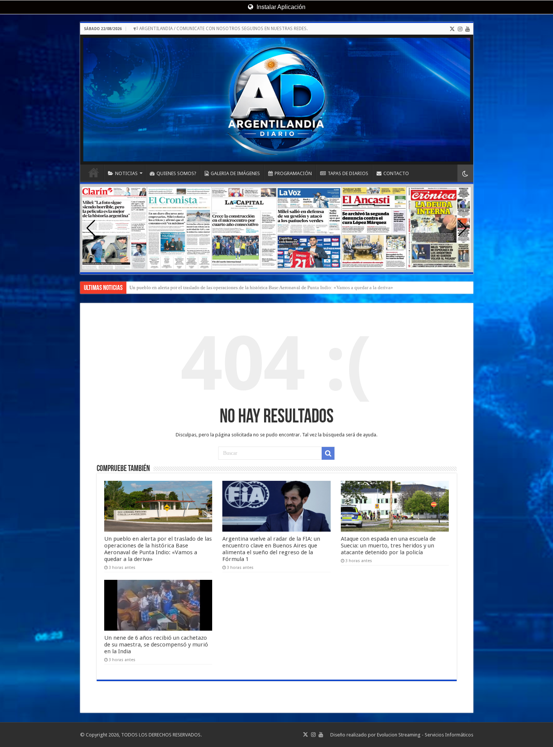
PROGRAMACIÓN (293, 173)
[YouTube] (468, 29)
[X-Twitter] (452, 29)
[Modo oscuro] (465, 173)
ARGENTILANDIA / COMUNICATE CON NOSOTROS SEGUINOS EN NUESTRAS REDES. (223, 28)
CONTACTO (396, 173)
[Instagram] (460, 29)
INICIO (93, 172)
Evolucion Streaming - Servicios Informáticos (425, 735)
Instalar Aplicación (280, 7)
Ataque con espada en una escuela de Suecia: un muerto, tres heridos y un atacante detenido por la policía (388, 545)
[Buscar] (328, 453)
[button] (462, 228)
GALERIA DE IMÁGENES (235, 173)
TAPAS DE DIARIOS (348, 173)
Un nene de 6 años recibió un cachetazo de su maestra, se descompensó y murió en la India (221, 287)
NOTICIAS (126, 173)
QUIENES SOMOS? (176, 173)
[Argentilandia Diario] (276, 100)
